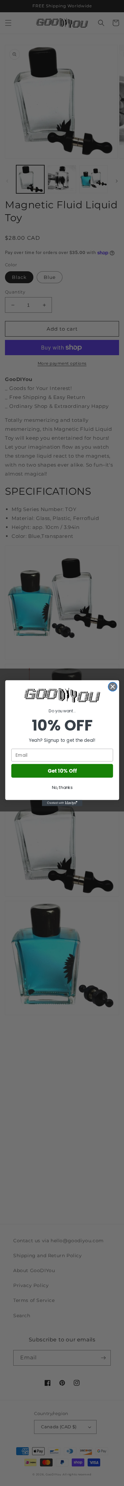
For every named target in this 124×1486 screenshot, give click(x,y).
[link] (62, 695)
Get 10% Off (62, 770)
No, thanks (62, 787)
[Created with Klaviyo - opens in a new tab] (62, 803)
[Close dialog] (112, 686)
